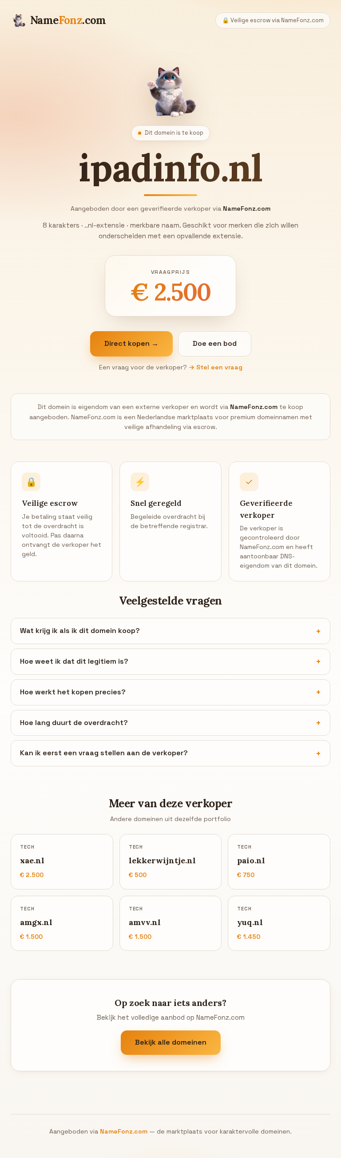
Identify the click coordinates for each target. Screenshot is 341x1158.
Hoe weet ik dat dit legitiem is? (74, 661)
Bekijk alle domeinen (170, 1042)
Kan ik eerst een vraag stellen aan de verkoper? (104, 752)
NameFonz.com (123, 1131)
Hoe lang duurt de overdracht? (74, 722)
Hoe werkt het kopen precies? (73, 692)
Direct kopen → (131, 343)
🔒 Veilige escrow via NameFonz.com (273, 20)
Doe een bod (215, 343)
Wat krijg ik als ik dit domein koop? (80, 630)
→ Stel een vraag (215, 367)
